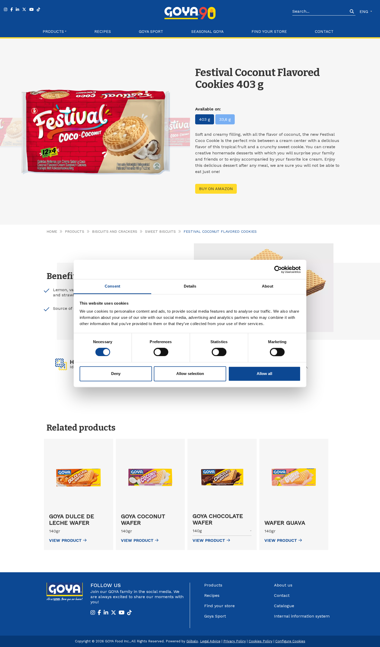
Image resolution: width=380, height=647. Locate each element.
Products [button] (53, 31)
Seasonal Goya (207, 31)
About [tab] (267, 286)
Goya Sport (151, 31)
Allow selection (190, 373)
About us (283, 585)
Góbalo (192, 641)
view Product (65, 540)
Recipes (102, 31)
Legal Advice (210, 641)
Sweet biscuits (160, 231)
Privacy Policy (234, 641)
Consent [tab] (112, 286)
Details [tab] (190, 286)
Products (74, 231)
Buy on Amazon (216, 188)
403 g (204, 119)
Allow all (264, 373)
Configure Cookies (290, 641)
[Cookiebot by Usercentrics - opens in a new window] (278, 269)
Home (52, 231)
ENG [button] (364, 11)
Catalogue (284, 605)
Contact (324, 31)
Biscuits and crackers (114, 231)
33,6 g (225, 119)
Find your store (269, 31)
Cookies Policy (260, 641)
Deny (115, 373)
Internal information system (302, 616)
